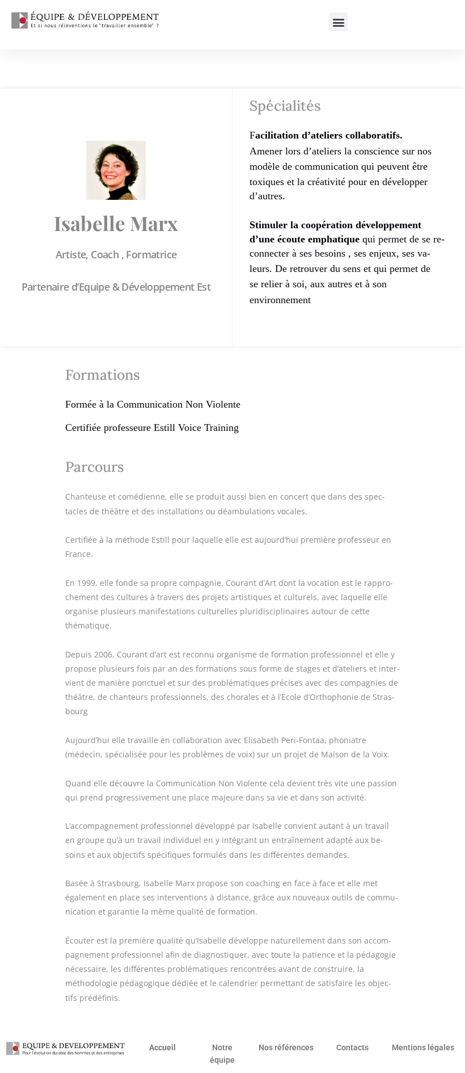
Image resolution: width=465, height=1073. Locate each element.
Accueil (162, 1047)
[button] (338, 21)
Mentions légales (423, 1047)
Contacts (352, 1047)
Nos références (286, 1047)
